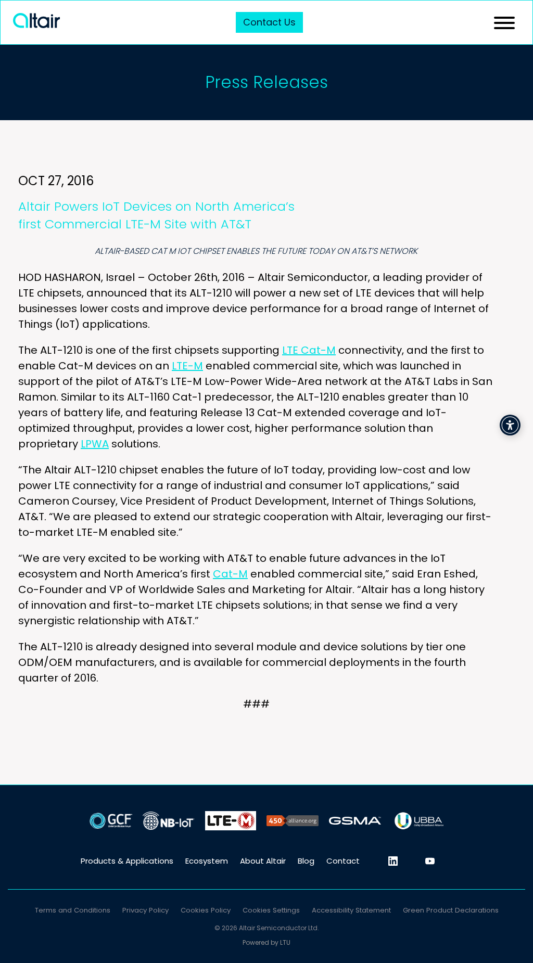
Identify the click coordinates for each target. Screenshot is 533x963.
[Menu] (504, 22)
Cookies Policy (206, 910)
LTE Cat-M (309, 350)
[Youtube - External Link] (429, 861)
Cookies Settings (271, 910)
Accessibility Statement (351, 910)
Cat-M (230, 574)
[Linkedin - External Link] (392, 861)
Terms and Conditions (72, 910)
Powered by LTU (266, 942)
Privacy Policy (145, 910)
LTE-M (187, 365)
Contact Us (269, 22)
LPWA (95, 443)
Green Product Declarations (451, 910)
